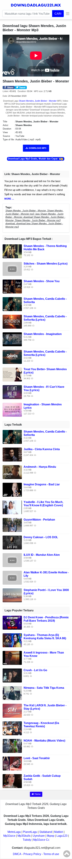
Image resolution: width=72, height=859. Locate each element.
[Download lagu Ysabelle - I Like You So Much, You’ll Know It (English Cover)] (12, 507)
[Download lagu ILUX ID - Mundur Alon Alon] (12, 560)
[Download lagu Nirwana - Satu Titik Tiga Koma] (12, 693)
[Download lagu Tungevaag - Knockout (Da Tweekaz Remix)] (12, 728)
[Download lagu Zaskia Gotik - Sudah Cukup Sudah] (12, 781)
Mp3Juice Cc (41, 839)
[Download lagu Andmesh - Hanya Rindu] (12, 472)
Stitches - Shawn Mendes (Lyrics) (45, 263)
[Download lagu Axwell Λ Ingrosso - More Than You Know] (12, 657)
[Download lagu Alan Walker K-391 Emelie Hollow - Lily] (12, 577)
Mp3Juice (9, 835)
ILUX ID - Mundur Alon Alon (42, 554)
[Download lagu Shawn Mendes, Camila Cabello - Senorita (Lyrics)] (12, 356)
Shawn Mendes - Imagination (43, 334)
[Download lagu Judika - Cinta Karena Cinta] (12, 454)
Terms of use (51, 854)
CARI (58, 13)
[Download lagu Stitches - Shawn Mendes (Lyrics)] (12, 268)
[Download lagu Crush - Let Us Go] (12, 675)
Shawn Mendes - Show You (42, 281)
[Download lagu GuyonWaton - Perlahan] (12, 524)
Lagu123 (61, 835)
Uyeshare (39, 835)
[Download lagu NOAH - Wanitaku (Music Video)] (12, 745)
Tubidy (27, 839)
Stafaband (45, 831)
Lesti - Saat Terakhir (37, 758)
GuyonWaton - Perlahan (39, 519)
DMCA (17, 854)
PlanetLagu (30, 831)
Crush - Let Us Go (35, 670)
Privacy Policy (32, 854)
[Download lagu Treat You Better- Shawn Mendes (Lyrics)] (12, 374)
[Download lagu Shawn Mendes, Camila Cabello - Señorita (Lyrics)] (12, 321)
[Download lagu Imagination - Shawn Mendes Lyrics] (12, 409)
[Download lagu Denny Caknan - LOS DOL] (12, 542)
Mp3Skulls (24, 835)
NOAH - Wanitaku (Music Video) (44, 740)
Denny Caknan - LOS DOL (41, 537)
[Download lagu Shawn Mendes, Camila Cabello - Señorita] (12, 304)
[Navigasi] (67, 13)
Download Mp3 (37, 148)
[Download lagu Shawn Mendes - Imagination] (12, 339)
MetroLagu (14, 831)
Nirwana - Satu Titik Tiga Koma (44, 687)
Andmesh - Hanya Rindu (40, 466)
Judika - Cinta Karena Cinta (42, 449)
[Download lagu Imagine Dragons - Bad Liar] (12, 489)
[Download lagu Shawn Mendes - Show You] (12, 286)
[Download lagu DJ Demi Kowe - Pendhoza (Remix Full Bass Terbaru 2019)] (12, 622)
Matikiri (58, 831)
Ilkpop (50, 835)
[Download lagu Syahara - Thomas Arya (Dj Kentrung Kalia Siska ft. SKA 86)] (12, 640)
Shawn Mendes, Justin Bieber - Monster (38, 101)
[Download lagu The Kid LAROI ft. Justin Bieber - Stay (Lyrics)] (12, 710)
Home (38, 794)
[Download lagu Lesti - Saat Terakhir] (12, 763)
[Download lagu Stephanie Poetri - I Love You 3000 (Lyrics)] (12, 595)
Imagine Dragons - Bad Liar (42, 484)
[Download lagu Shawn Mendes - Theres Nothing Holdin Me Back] (12, 251)
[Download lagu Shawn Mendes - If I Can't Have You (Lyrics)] (12, 392)
